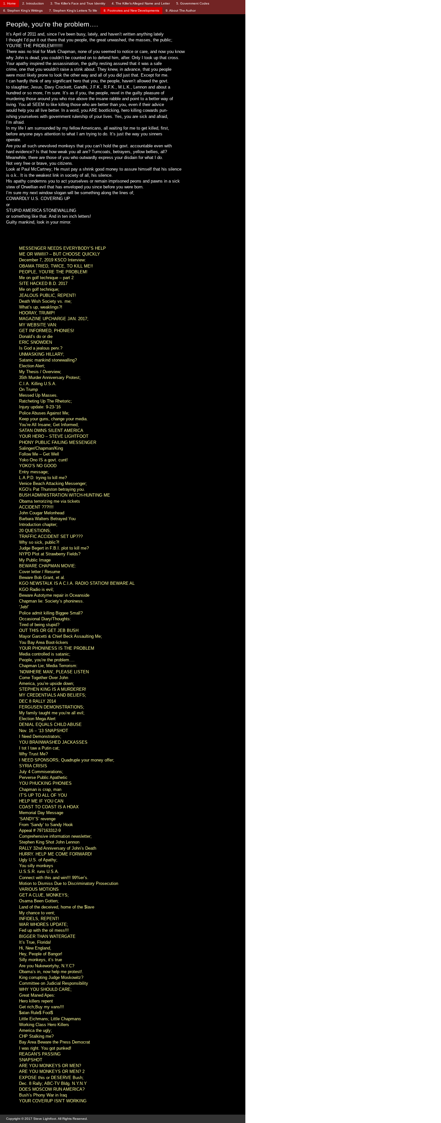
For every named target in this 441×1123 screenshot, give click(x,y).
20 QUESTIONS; (35, 530)
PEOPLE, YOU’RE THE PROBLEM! (53, 271)
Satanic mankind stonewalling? (48, 360)
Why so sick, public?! (39, 542)
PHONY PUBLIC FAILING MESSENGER (57, 442)
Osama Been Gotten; (39, 900)
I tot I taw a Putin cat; (39, 748)
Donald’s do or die (36, 336)
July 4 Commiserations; (41, 771)
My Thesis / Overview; (40, 371)
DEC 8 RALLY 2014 (37, 701)
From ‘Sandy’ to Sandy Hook (46, 824)
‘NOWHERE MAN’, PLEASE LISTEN (54, 671)
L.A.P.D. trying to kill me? (43, 477)
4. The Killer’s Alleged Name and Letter (141, 3)
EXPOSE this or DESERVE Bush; (51, 1077)
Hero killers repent (36, 1001)
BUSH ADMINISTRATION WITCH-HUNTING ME (64, 495)
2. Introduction (33, 3)
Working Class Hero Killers (44, 1024)
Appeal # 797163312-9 (40, 830)
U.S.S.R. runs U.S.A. (39, 871)
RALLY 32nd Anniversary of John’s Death (57, 848)
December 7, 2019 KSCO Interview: (52, 259)
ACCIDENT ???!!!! (36, 507)
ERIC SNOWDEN (35, 342)
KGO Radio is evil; (36, 589)
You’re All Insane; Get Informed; (49, 424)
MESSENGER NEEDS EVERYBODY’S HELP (62, 248)
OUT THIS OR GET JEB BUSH (48, 630)
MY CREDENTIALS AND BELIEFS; (52, 695)
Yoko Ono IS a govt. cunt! (43, 459)
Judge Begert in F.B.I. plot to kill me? (54, 548)
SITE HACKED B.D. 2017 (43, 283)
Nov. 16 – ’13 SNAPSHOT (43, 730)
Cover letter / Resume (39, 571)
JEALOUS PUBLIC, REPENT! (47, 295)
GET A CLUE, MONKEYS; (44, 895)
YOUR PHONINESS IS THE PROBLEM (56, 648)
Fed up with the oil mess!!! (44, 930)
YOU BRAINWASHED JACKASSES (53, 742)
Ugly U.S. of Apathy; (38, 859)
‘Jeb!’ (24, 606)
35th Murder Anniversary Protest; (50, 377)
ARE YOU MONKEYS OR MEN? (50, 1065)
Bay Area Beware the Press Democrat (54, 1042)
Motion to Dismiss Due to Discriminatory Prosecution (68, 883)
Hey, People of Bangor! (40, 953)
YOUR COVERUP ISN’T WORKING (53, 1100)
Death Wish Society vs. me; (45, 301)
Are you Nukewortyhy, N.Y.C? (46, 965)
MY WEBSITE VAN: (38, 324)
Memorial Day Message (41, 812)
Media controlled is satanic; (44, 654)
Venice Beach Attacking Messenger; (53, 483)
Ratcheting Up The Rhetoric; (45, 401)
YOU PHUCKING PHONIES (45, 783)
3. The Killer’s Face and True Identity (77, 3)
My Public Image (35, 560)
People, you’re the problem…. (47, 659)
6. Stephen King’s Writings (23, 10)
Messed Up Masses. (38, 395)
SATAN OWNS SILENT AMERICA (51, 430)
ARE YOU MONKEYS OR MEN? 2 (52, 1071)
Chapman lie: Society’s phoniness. (51, 601)
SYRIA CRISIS (33, 765)
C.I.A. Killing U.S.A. (37, 383)
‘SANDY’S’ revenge (37, 818)
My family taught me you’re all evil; (52, 712)
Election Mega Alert (37, 718)
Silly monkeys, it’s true (40, 959)
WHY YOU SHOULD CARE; (45, 989)
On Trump (28, 389)
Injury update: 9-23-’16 (40, 406)
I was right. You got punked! (45, 1048)
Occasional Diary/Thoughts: (45, 618)
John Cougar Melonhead (41, 512)
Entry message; (34, 471)
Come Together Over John (43, 677)
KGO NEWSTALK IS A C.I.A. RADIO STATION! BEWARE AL (77, 583)
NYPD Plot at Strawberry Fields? (49, 553)
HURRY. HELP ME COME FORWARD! (55, 854)
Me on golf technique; (39, 289)
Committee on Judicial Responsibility (53, 983)
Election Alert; (32, 365)
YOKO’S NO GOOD (37, 465)
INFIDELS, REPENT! (39, 918)
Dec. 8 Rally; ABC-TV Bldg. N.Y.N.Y (53, 1083)
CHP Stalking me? (36, 1036)
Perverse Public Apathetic (43, 777)
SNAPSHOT (30, 1059)
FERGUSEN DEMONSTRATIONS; (51, 707)
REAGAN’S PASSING (40, 1054)
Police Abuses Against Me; (44, 413)
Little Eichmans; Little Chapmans (50, 1018)
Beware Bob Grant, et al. (42, 577)
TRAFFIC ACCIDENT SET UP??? (51, 536)
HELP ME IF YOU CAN (41, 801)
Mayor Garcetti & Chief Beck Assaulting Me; (60, 636)
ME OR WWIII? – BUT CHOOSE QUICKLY (59, 254)
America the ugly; (35, 1030)
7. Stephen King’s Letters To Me (73, 10)
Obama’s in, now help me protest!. (51, 971)
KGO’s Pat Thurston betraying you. (52, 489)
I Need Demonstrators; (40, 736)
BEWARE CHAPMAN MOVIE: (47, 565)
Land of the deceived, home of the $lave (56, 907)
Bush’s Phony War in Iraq (43, 1095)
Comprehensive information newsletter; (55, 836)
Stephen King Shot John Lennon (49, 842)
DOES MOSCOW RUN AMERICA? (52, 1089)
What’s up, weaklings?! (40, 307)
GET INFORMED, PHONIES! (46, 330)
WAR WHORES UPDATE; (43, 924)
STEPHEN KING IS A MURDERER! (52, 689)
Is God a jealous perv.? (40, 348)
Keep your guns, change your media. (53, 418)
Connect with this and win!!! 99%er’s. (53, 877)
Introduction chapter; (38, 524)
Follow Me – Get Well (39, 454)
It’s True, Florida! (35, 942)
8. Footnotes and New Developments (131, 10)
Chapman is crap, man (40, 789)
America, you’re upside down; (46, 683)
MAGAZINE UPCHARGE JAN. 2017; (53, 318)
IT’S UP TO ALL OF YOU (43, 795)
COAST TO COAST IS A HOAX (49, 806)
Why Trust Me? (33, 753)
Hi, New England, (35, 948)
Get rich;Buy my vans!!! (41, 1006)
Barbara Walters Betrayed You (47, 518)
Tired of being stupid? (39, 624)
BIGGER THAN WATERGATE (47, 936)
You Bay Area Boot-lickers (43, 642)
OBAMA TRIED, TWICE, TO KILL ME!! (56, 266)
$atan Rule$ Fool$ (36, 1012)
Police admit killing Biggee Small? (51, 613)
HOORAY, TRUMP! (37, 312)
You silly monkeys (36, 865)
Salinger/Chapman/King (41, 448)
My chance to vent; (37, 912)
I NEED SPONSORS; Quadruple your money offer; (66, 760)
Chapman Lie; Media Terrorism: (48, 665)
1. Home (9, 3)
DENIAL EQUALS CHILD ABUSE (50, 724)
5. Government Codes (192, 3)
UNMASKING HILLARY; (41, 354)
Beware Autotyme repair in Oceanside (54, 595)
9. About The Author (181, 10)
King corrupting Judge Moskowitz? (51, 977)
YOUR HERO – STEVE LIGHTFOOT (53, 436)
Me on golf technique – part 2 (46, 277)
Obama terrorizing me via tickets (49, 501)
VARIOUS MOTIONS (39, 889)
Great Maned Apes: (37, 995)
